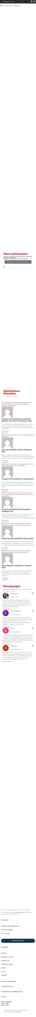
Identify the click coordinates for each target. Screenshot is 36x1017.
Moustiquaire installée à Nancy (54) (17, 539)
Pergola (4, 953)
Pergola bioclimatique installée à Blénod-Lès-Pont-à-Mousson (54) (17, 420)
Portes (3, 968)
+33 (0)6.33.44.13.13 (7, 986)
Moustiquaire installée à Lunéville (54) (16, 567)
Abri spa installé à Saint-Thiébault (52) (17, 451)
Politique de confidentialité (10, 926)
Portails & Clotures (7, 957)
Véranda (4, 975)
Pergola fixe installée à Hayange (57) (18, 479)
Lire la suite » (5, 431)
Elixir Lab (18, 1012)
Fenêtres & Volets (7, 964)
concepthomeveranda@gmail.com (12, 991)
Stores (3, 971)
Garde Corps (5, 960)
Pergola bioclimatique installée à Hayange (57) (16, 510)
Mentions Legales (7, 930)
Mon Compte (5, 933)
